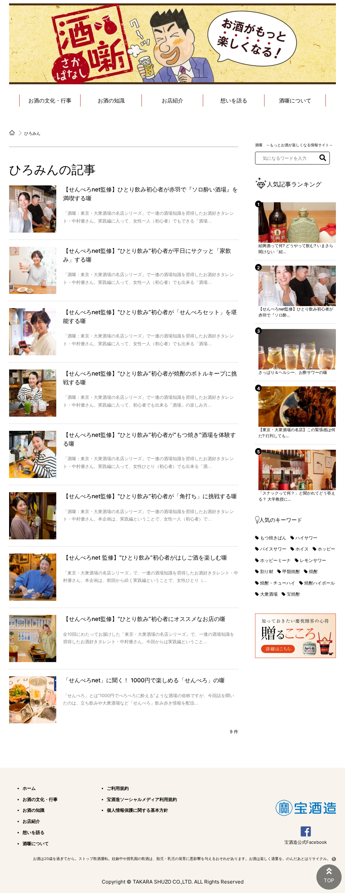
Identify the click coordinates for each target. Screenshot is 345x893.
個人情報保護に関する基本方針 (137, 810)
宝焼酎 (293, 594)
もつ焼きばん (273, 537)
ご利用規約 (118, 788)
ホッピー (326, 549)
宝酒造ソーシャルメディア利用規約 (142, 799)
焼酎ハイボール (319, 583)
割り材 (266, 571)
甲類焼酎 (291, 571)
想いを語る (233, 100)
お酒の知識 (111, 100)
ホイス (302, 549)
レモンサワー (313, 560)
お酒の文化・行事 (49, 100)
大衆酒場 (269, 594)
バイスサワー (273, 549)
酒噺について (295, 100)
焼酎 (313, 571)
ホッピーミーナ (275, 560)
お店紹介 (172, 100)
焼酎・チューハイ (277, 583)
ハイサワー (306, 537)
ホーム (29, 788)
